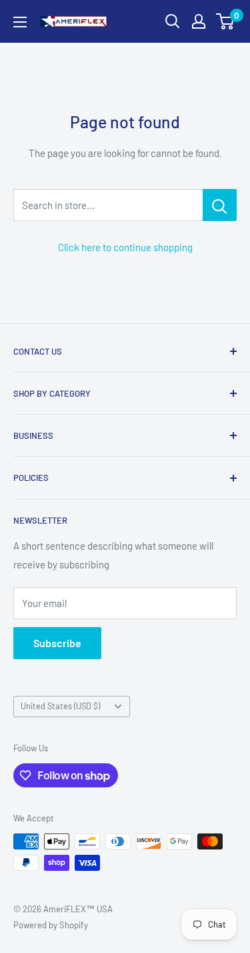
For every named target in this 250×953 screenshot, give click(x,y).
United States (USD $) (60, 706)
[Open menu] (20, 22)
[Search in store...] (220, 205)
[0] (225, 21)
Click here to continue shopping (125, 247)
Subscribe (57, 642)
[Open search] (172, 21)
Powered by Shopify (50, 925)
